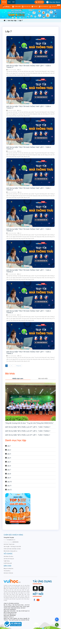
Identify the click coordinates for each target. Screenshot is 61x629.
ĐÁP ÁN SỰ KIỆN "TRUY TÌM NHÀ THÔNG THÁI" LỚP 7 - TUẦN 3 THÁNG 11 (28, 148)
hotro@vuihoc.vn (11, 539)
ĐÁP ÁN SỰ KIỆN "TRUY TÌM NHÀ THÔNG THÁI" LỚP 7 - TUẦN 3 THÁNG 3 (28, 312)
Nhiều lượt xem (17, 378)
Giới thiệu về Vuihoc (8, 556)
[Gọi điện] (57, 625)
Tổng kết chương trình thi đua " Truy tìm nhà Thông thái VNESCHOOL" (29, 423)
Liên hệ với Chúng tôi (9, 558)
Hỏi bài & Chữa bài (8, 573)
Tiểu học (4, 2)
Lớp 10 (9, 482)
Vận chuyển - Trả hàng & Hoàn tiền (12, 546)
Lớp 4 (9, 458)
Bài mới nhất (43, 378)
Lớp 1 (9, 446)
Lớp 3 (9, 454)
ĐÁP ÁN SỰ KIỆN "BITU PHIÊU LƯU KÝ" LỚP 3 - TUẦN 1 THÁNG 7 (27, 427)
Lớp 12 (9, 490)
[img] (30, 13)
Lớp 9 (9, 478)
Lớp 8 (9, 474)
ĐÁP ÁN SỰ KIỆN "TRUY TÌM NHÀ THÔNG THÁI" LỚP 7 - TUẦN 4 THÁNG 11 (28, 107)
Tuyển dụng (6, 561)
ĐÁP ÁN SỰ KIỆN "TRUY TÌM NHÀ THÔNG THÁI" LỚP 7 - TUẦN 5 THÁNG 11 (28, 66)
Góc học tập (27, 6)
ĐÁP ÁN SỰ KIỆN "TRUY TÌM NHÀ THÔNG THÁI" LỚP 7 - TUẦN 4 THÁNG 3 (28, 271)
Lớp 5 (9, 462)
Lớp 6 (9, 466)
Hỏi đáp (35, 6)
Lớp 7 (9, 470)
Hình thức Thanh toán (9, 544)
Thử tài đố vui (7, 570)
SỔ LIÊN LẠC (55, 6)
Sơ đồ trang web (8, 563)
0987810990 (40, 2)
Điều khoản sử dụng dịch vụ (10, 551)
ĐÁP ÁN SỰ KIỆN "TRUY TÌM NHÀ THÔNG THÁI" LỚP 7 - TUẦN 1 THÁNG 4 (28, 189)
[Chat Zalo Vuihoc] (57, 619)
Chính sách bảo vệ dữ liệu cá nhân (12, 548)
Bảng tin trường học (8, 568)
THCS (9, 2)
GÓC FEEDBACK (44, 6)
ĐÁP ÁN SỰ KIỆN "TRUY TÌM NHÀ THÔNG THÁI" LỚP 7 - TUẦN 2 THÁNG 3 (28, 352)
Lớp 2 (9, 450)
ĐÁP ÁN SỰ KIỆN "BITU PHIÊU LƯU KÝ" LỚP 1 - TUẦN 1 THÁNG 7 (27, 435)
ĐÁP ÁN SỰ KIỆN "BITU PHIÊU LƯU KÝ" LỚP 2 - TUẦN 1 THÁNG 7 (27, 431)
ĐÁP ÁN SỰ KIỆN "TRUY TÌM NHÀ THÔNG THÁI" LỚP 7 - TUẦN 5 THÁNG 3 (28, 230)
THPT (13, 2)
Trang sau (18, 365)
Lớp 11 (9, 486)
